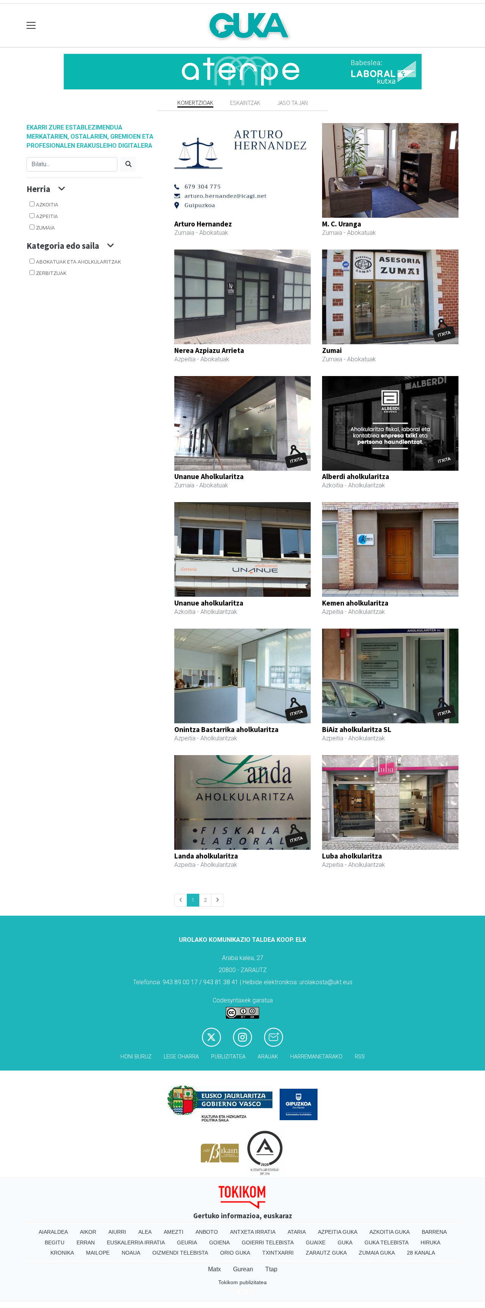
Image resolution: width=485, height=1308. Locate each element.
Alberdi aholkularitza (355, 476)
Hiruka (430, 1242)
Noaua (131, 1253)
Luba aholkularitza (352, 855)
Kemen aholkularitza (355, 602)
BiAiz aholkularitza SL (356, 729)
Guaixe (315, 1242)
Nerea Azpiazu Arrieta (209, 350)
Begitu (54, 1242)
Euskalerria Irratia (136, 1242)
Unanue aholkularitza (208, 602)
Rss (360, 1057)
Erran (86, 1242)
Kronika (62, 1253)
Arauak (268, 1057)
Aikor (88, 1232)
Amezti (173, 1232)
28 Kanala (421, 1253)
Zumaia (45, 228)
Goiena (219, 1242)
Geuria (187, 1242)
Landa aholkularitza (206, 855)
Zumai (332, 350)
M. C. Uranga (341, 223)
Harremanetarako (316, 1057)
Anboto (207, 1232)
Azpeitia (47, 216)
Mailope (98, 1253)
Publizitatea (228, 1057)
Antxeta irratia (252, 1232)
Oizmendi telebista (180, 1253)
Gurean (243, 1269)
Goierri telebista (268, 1242)
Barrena (434, 1232)
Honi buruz (136, 1057)
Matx (214, 1269)
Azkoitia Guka (389, 1232)
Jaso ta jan (292, 102)
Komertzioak (195, 102)
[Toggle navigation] (31, 25)
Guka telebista (386, 1242)
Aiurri (117, 1232)
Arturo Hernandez (203, 223)
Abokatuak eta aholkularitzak (78, 262)
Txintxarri (278, 1253)
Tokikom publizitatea (242, 1282)
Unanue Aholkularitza (209, 476)
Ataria (297, 1232)
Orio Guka (235, 1253)
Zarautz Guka (326, 1253)
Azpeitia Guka (337, 1232)
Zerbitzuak (51, 273)
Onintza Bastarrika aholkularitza (226, 729)
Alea (145, 1232)
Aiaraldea (53, 1232)
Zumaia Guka (377, 1253)
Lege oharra (181, 1057)
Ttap (271, 1269)
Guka (345, 1242)
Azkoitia (47, 204)
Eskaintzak (245, 102)
